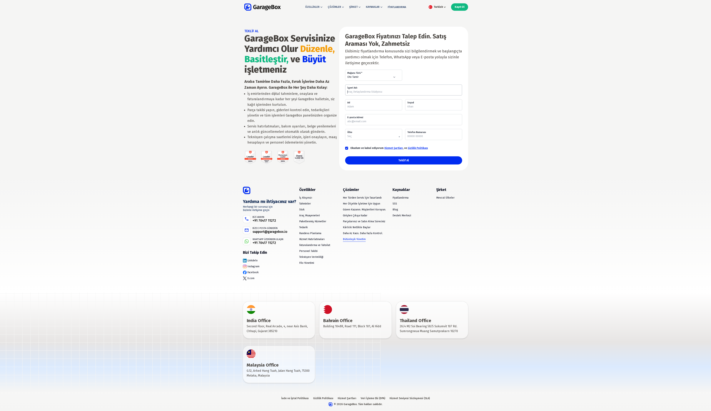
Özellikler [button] (312, 7)
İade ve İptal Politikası (295, 398)
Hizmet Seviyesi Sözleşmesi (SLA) (410, 398)
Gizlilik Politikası (418, 148)
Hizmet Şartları (393, 148)
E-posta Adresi (355, 117)
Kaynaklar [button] (373, 7)
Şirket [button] (353, 7)
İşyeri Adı (352, 87)
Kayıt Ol (459, 7)
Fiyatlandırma (397, 7)
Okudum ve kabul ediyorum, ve (389, 148)
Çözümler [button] (334, 7)
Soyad (410, 102)
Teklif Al (403, 160)
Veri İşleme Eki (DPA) (373, 398)
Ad (348, 102)
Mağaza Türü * (354, 73)
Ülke (349, 132)
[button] (437, 7)
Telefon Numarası (416, 132)
